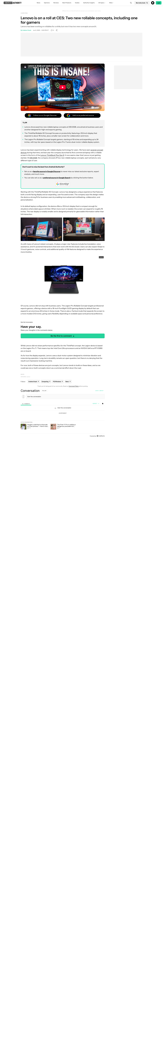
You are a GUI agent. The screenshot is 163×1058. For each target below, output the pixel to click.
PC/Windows (58, 381)
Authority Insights (89, 3)
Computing (24, 13)
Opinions (47, 3)
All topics (101, 3)
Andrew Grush (26, 30)
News (38, 3)
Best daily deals (140, 3)
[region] (63, 413)
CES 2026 (33, 158)
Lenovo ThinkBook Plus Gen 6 (52, 155)
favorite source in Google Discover (46, 171)
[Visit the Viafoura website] (101, 436)
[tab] (26, 403)
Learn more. (98, 10)
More (111, 3)
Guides (77, 3)
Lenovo (28, 376)
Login (158, 3)
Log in (96, 390)
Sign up (101, 390)
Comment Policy (74, 386)
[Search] (131, 3)
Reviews (56, 3)
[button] (81, 3)
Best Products (66, 3)
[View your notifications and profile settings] (103, 403)
